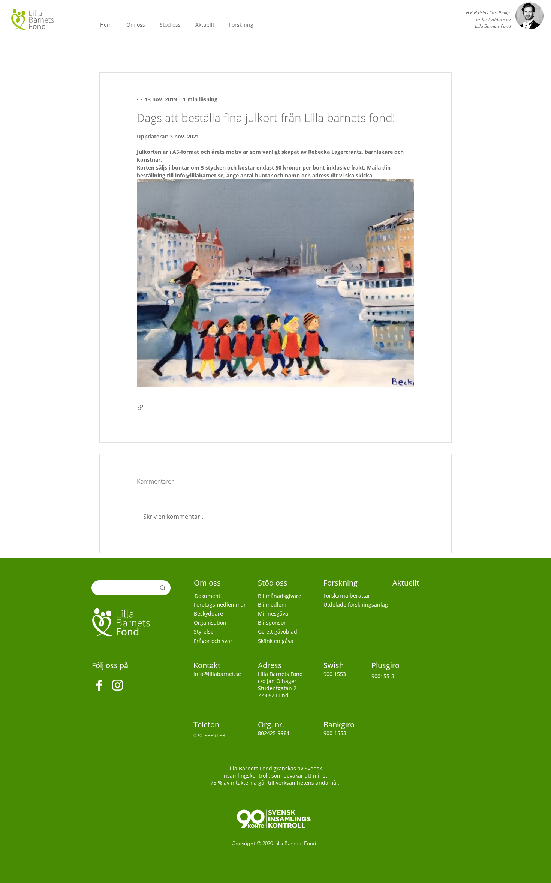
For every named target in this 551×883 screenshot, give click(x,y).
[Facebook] (99, 685)
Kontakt (207, 665)
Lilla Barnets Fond (295, 843)
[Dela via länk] (140, 407)
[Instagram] (117, 685)
